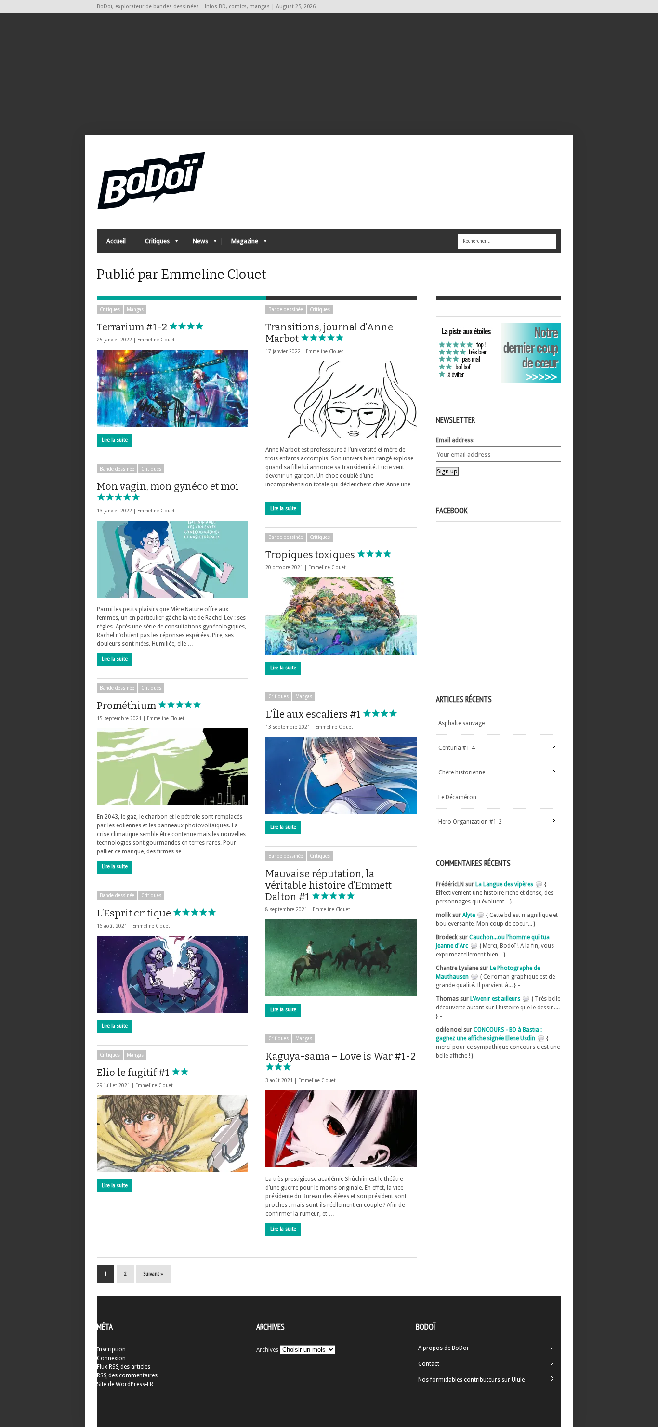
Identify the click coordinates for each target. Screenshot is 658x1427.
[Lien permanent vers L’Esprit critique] (172, 974)
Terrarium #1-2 (133, 327)
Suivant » (153, 1274)
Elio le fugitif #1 (134, 1072)
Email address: (455, 440)
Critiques (152, 243)
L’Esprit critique (135, 913)
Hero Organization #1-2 (470, 821)
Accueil (116, 241)
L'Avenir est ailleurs (495, 998)
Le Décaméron (457, 797)
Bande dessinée (285, 309)
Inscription (111, 1349)
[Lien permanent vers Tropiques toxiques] (341, 616)
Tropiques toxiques (311, 555)
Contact (428, 1364)
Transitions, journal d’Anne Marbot (329, 332)
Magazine (240, 243)
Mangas (135, 309)
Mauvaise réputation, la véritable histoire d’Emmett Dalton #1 (328, 885)
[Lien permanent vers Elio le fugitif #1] (172, 1133)
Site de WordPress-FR (125, 1384)
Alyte (468, 915)
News (195, 243)
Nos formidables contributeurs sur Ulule (471, 1379)
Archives (267, 1350)
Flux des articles (123, 1366)
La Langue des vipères (504, 884)
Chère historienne (461, 772)
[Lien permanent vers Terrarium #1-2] (172, 388)
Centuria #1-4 (456, 748)
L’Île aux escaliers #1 (314, 714)
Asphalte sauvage (461, 723)
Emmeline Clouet (156, 339)
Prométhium (127, 705)
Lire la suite (115, 440)
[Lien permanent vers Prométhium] (172, 766)
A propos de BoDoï (443, 1348)
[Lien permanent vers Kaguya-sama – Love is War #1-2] (341, 1128)
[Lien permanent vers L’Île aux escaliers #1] (341, 775)
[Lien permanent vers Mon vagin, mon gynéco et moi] (172, 559)
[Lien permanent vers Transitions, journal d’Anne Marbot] (341, 399)
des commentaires (127, 1375)
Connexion (111, 1358)
